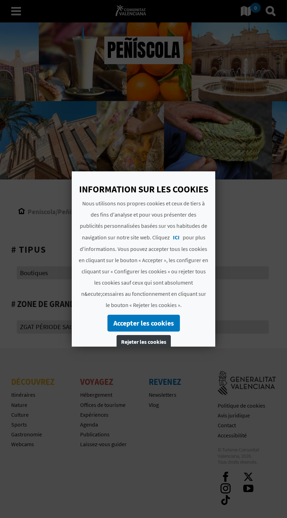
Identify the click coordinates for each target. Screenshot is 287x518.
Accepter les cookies (143, 323)
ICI (176, 237)
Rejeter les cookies (143, 341)
